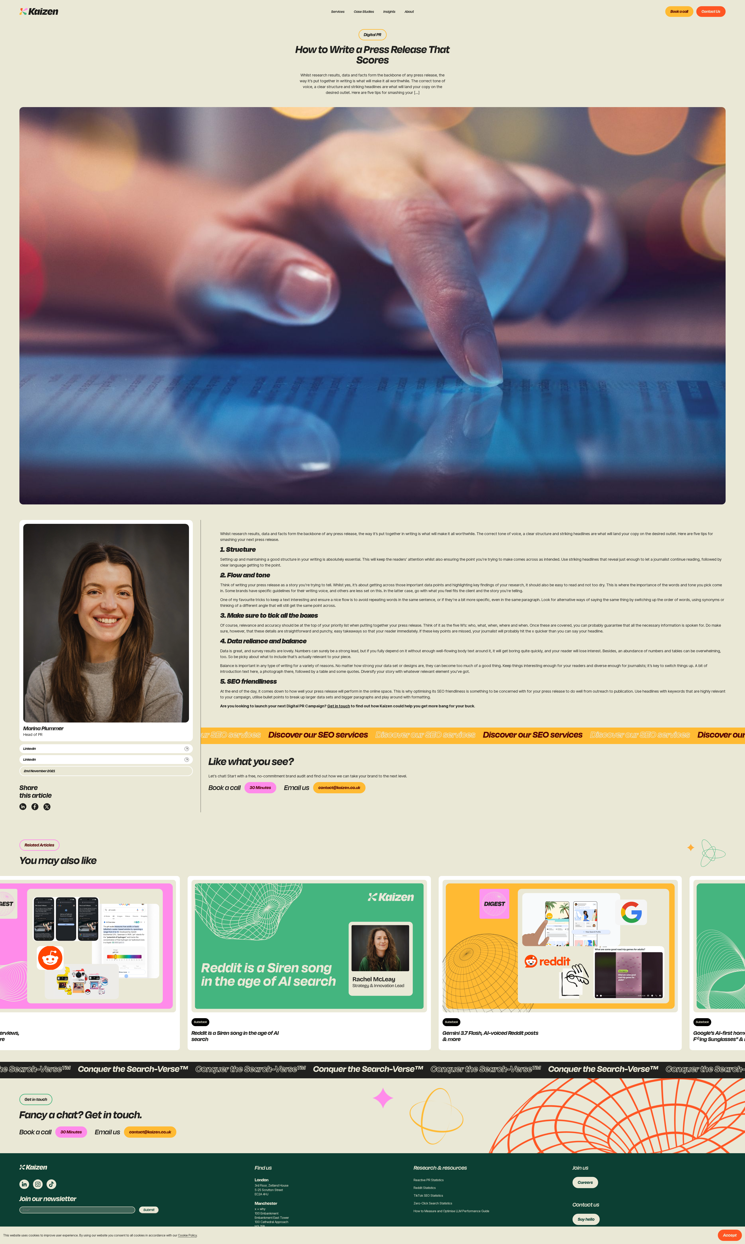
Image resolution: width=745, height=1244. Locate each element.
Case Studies (364, 11)
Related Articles (39, 845)
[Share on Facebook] (34, 806)
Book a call (679, 11)
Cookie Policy (187, 1235)
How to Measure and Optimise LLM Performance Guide (451, 1211)
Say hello (586, 1219)
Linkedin (29, 748)
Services (338, 11)
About (409, 11)
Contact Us (711, 11)
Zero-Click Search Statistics (433, 1203)
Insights (389, 11)
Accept (730, 1235)
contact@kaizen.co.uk (339, 788)
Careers (585, 1182)
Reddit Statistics (425, 1188)
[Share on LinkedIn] (22, 806)
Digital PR (372, 35)
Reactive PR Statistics (429, 1180)
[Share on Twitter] (46, 806)
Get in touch (338, 706)
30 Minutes (260, 788)
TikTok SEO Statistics (428, 1195)
